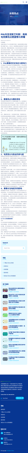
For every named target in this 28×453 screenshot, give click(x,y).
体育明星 (6, 269)
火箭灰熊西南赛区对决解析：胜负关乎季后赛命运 (17, 326)
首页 (11, 16)
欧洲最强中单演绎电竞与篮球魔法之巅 (17, 339)
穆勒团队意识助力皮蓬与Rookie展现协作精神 (15, 314)
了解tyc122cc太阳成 (9, 263)
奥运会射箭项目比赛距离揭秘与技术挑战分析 (17, 289)
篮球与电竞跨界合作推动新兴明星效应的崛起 (17, 307)
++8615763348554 (8, 440)
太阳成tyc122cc (10, 450)
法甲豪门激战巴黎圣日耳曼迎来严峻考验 (17, 333)
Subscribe (19, 398)
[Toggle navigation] (26, 2)
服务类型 (6, 272)
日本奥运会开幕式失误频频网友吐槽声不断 (17, 358)
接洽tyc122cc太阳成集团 (10, 275)
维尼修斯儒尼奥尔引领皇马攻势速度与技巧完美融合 (17, 301)
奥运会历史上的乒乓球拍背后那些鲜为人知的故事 (17, 295)
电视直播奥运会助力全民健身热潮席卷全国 (17, 320)
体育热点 (6, 266)
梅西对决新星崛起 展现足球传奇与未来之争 (17, 345)
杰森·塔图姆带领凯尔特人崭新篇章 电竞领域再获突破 (17, 351)
